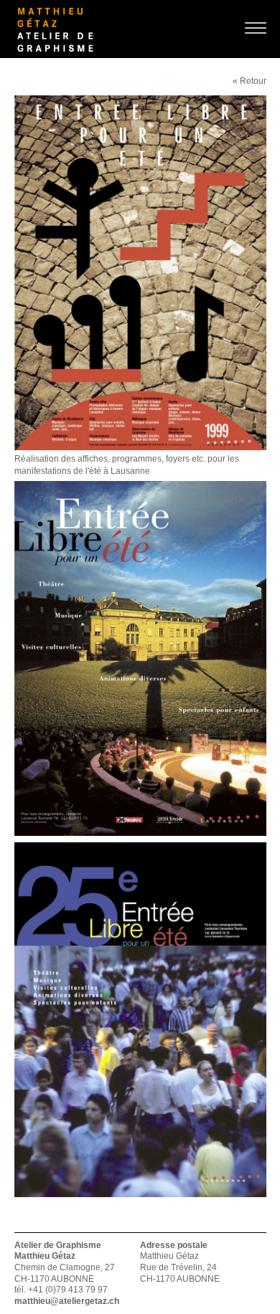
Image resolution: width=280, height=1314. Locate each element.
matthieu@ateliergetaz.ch (66, 1301)
